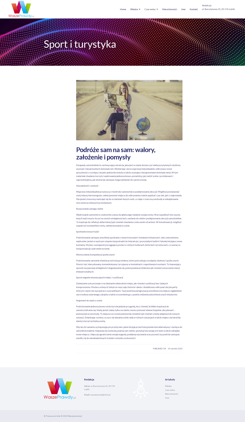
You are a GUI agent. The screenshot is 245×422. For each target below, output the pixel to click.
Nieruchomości (169, 9)
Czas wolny (150, 9)
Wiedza (134, 9)
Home (123, 9)
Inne (183, 9)
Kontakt (194, 9)
